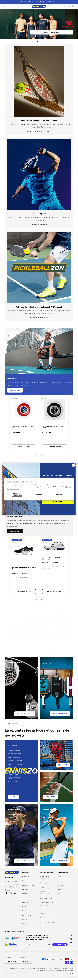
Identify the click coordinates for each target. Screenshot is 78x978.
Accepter (38, 495)
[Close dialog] (73, 465)
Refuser (59, 495)
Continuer (57, 501)
